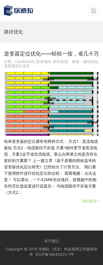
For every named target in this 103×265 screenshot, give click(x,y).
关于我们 (51, 241)
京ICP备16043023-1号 (54, 254)
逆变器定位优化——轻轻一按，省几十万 (51, 53)
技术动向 (43, 61)
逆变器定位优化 (17, 65)
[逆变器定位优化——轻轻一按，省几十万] (51, 104)
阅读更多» (90, 201)
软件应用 (60, 61)
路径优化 (90, 61)
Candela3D (24, 61)
